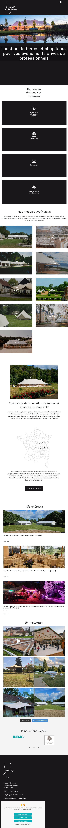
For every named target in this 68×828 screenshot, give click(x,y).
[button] (30, 747)
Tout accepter (23, 814)
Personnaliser (22, 821)
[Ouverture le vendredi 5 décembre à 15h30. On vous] (18, 641)
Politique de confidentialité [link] (23, 824)
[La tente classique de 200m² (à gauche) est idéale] (49, 702)
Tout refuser (23, 818)
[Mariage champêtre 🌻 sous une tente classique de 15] (49, 672)
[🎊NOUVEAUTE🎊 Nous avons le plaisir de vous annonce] (49, 641)
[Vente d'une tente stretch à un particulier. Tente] (18, 702)
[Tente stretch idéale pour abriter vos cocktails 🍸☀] (18, 672)
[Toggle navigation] (60, 2)
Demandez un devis (34, 488)
